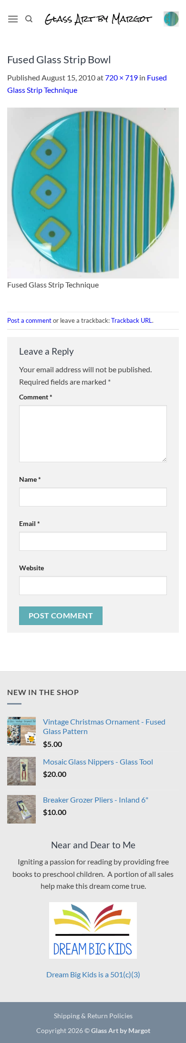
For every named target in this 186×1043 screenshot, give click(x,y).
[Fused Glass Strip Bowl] (93, 191)
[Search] (28, 19)
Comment (35, 397)
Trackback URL (131, 320)
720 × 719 (121, 77)
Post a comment (29, 320)
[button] (13, 18)
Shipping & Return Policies (93, 1016)
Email (29, 523)
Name (30, 479)
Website (31, 568)
